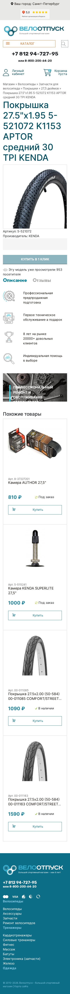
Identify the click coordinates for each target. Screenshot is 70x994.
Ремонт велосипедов (19, 923)
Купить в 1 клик (35, 259)
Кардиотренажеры (17, 935)
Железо (9, 963)
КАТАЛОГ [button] (27, 44)
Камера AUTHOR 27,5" (27, 482)
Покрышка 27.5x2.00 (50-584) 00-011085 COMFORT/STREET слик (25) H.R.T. (34, 698)
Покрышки (30, 88)
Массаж (9, 949)
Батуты (8, 954)
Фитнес (8, 945)
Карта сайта (21, 986)
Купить (38, 510)
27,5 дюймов (50, 88)
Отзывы (42, 280)
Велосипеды (27, 84)
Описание (15, 280)
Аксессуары (12, 913)
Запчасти (10, 918)
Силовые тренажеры (19, 940)
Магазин (9, 84)
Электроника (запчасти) (21, 959)
